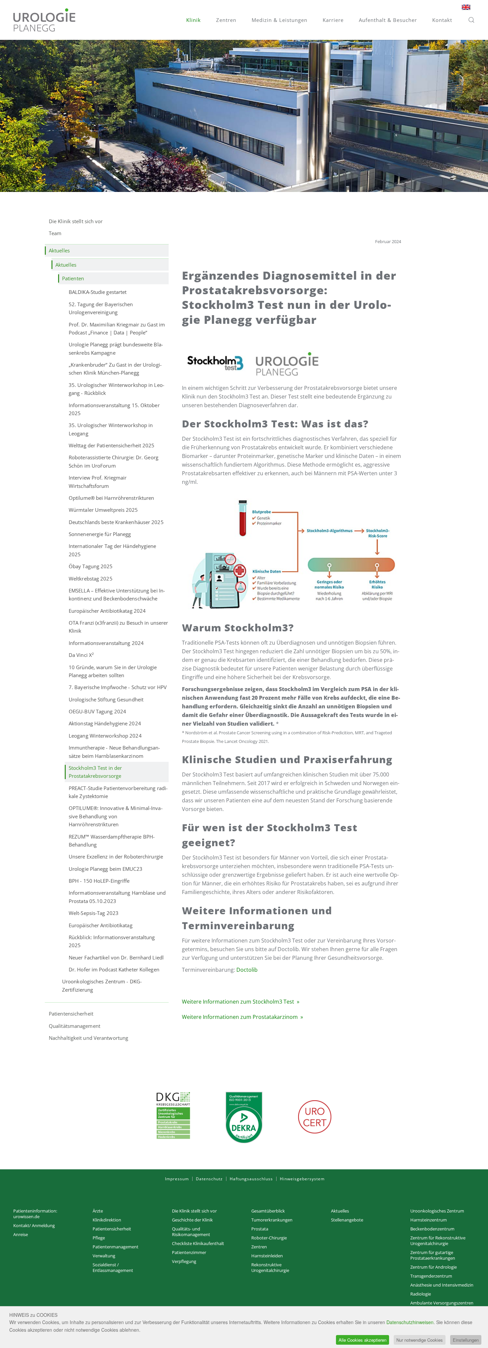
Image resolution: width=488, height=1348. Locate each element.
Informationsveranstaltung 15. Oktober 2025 (114, 409)
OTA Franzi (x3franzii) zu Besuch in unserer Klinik (118, 626)
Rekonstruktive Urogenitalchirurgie (270, 1267)
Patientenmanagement (115, 1247)
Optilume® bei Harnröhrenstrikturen (111, 497)
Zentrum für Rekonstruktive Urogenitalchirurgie (437, 1240)
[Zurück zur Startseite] (44, 20)
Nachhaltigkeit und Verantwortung (88, 1037)
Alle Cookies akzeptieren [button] (362, 1340)
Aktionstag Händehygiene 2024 (105, 723)
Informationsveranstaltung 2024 (106, 643)
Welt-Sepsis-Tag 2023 (94, 913)
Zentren (259, 1247)
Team (55, 233)
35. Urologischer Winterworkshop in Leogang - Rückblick (116, 389)
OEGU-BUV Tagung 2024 (97, 711)
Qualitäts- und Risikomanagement (191, 1231)
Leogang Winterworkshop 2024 (105, 735)
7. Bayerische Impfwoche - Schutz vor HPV (118, 687)
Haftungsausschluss (251, 1179)
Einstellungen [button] (466, 1340)
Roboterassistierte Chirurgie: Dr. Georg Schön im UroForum (113, 461)
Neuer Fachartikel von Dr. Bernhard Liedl (116, 957)
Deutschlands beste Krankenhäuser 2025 (116, 522)
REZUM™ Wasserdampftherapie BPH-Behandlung (112, 840)
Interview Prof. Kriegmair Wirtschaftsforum (98, 481)
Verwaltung (104, 1256)
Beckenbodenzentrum (432, 1229)
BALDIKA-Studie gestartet (97, 292)
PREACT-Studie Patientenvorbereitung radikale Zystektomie (118, 792)
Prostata (259, 1229)
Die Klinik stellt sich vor (76, 221)
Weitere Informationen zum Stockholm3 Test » (240, 1001)
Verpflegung (184, 1261)
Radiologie (420, 1294)
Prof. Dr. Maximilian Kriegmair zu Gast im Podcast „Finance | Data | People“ (117, 328)
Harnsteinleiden (267, 1256)
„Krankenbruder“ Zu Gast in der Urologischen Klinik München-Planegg (115, 368)
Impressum (177, 1179)
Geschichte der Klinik (192, 1220)
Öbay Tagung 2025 (91, 566)
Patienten (73, 278)
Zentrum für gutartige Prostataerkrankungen (432, 1255)
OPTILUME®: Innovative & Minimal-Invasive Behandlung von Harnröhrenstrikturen (116, 816)
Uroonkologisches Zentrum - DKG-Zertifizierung (102, 985)
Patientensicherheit (71, 1013)
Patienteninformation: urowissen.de (35, 1213)
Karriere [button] (333, 20)
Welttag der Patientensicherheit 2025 (112, 445)
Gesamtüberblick (268, 1211)
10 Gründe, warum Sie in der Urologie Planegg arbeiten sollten (113, 671)
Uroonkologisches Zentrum (437, 1211)
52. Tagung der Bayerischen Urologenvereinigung (101, 308)
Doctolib (247, 969)
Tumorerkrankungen (271, 1220)
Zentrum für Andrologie (433, 1267)
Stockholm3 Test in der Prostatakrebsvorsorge (95, 771)
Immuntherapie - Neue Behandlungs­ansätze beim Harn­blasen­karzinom (114, 751)
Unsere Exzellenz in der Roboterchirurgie (116, 856)
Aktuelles (59, 250)
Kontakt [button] (442, 20)
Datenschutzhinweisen (410, 1322)
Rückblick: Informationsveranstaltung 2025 (112, 941)
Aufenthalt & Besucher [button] (388, 20)
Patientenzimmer (189, 1252)
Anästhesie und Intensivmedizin (441, 1285)
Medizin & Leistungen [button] (279, 20)
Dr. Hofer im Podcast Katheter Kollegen (114, 969)
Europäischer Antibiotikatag (100, 925)
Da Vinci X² (81, 655)
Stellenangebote (347, 1220)
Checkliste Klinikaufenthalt (198, 1243)
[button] (471, 20)
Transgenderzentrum (431, 1276)
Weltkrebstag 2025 (91, 578)
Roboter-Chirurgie (269, 1238)
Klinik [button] (193, 20)
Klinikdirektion (107, 1220)
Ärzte (98, 1211)
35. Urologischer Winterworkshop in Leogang (111, 429)
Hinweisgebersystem (302, 1179)
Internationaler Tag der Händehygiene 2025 (112, 550)
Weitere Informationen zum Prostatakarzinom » (242, 1017)
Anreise (20, 1234)
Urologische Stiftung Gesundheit (106, 699)
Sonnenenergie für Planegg (100, 534)
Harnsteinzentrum (428, 1220)
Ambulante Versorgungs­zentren (441, 1303)
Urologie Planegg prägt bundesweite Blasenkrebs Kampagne (116, 348)
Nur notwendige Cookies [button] (419, 1340)
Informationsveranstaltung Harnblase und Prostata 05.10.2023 (117, 896)
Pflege (99, 1238)
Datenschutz (209, 1179)
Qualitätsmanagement (74, 1026)
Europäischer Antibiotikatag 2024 (107, 610)
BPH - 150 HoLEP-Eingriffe (99, 880)
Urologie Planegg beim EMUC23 (105, 868)
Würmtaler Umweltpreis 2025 (103, 509)
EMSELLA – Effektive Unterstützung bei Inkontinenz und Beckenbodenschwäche (117, 594)
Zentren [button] (226, 20)
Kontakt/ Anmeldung (34, 1225)
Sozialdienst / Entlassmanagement (113, 1267)
